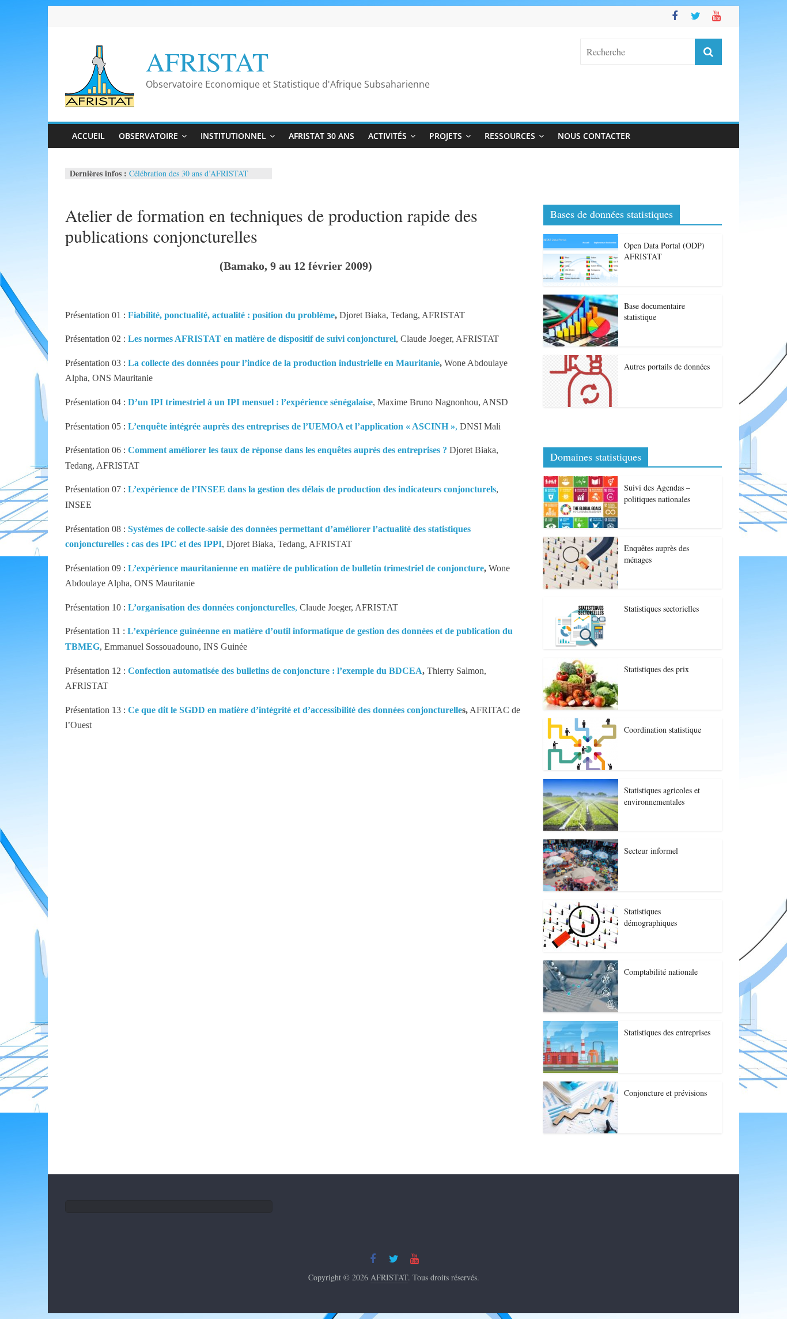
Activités (387, 135)
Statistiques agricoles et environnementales (662, 796)
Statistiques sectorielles (661, 608)
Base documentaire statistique (654, 311)
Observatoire (148, 135)
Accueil (88, 135)
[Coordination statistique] (580, 724)
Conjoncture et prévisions (665, 1092)
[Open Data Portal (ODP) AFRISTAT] (580, 240)
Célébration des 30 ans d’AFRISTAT (188, 173)
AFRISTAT (207, 61)
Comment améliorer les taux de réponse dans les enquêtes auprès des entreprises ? (287, 450)
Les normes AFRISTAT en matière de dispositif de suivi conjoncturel (262, 339)
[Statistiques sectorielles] (580, 603)
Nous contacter (594, 135)
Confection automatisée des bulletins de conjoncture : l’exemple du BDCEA (275, 671)
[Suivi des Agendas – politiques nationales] (580, 482)
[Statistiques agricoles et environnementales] (580, 784)
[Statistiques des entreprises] (580, 1027)
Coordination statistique (662, 729)
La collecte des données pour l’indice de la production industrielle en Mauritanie (284, 363)
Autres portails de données (667, 366)
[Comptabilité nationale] (580, 966)
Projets (445, 135)
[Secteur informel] (580, 845)
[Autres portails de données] (580, 361)
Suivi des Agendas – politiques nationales (657, 493)
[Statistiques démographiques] (580, 905)
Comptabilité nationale (661, 971)
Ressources (510, 135)
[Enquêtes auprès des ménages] (580, 542)
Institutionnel (233, 135)
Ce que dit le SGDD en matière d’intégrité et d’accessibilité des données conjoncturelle (295, 710)
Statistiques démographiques (650, 917)
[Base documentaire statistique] (580, 300)
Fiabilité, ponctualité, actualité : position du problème (231, 315)
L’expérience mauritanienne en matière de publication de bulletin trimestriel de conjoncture (306, 568)
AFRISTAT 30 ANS (321, 135)
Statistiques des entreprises (667, 1032)
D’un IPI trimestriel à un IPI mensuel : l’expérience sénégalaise (250, 402)
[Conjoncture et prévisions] (580, 1087)
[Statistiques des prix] (580, 663)
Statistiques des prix (656, 669)
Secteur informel (651, 850)
